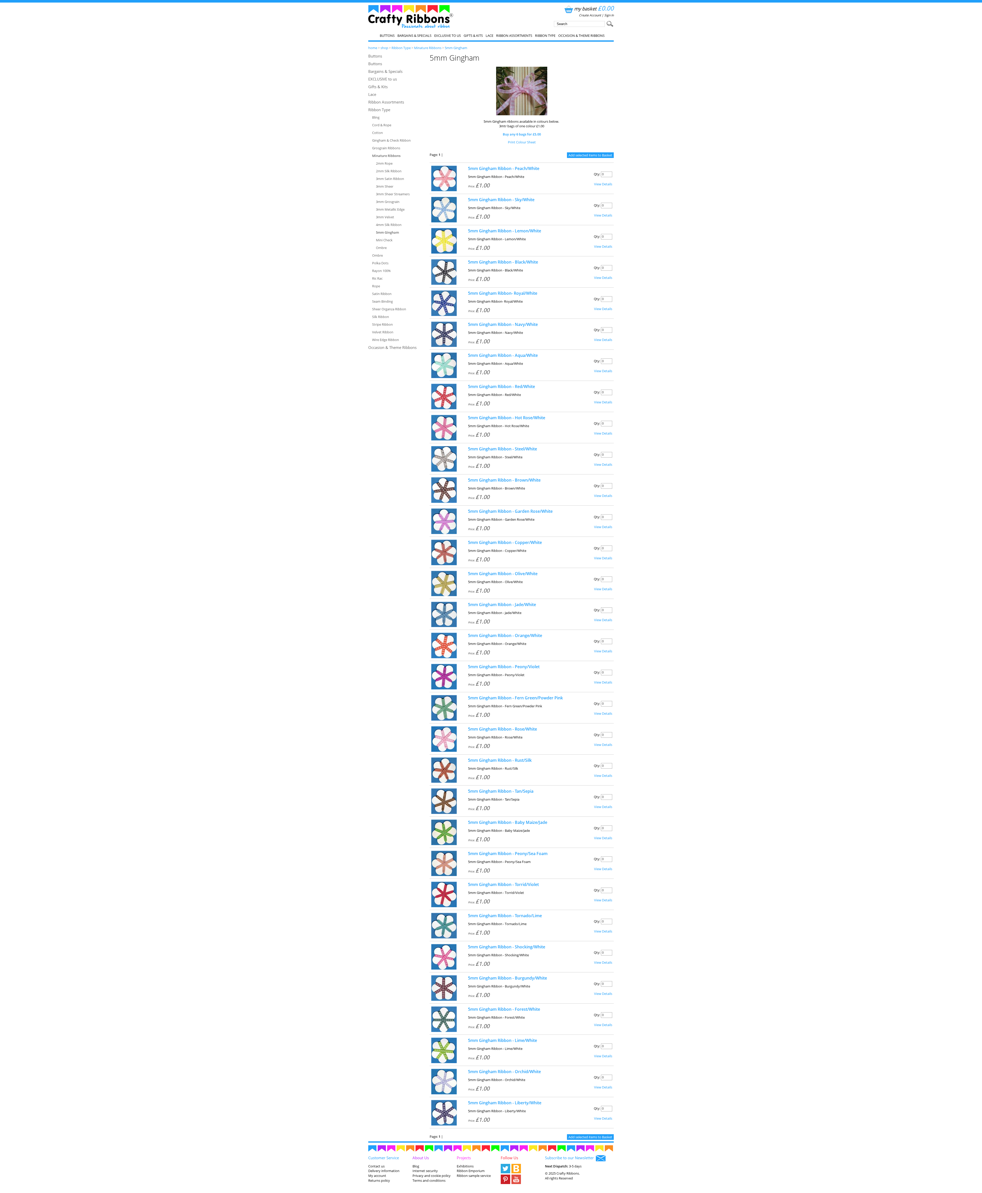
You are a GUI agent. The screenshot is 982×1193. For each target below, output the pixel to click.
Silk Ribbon (380, 317)
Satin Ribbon (382, 294)
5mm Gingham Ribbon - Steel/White (502, 449)
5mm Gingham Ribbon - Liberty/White (504, 1103)
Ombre (381, 248)
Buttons (387, 35)
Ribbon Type (545, 35)
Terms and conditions (428, 1180)
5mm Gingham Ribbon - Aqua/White (503, 355)
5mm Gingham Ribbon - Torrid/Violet (503, 884)
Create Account (590, 15)
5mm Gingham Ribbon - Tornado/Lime (505, 915)
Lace (489, 35)
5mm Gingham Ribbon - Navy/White (503, 324)
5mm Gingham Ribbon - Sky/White (501, 199)
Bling (376, 117)
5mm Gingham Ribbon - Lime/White (502, 1040)
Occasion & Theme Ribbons (581, 35)
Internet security (425, 1170)
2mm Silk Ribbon (388, 171)
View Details (603, 184)
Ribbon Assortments (514, 35)
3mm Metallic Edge (390, 209)
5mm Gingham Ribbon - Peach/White (503, 168)
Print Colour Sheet (522, 142)
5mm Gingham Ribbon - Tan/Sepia (500, 791)
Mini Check (384, 240)
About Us (420, 1157)
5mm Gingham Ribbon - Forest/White (504, 1009)
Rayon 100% (381, 271)
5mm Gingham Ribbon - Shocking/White (506, 947)
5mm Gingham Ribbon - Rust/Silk (500, 760)
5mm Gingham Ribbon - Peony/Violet (504, 666)
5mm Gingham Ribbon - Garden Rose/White (510, 511)
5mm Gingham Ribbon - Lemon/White (504, 231)
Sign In (609, 15)
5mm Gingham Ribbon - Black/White (503, 262)
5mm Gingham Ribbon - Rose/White (502, 729)
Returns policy (379, 1180)
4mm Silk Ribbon (388, 225)
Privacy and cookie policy (431, 1175)
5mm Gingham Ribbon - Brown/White (504, 480)
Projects (464, 1157)
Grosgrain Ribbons (386, 148)
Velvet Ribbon (382, 332)
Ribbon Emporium (471, 1170)
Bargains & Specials (414, 35)
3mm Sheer (384, 186)
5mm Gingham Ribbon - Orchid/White (504, 1071)
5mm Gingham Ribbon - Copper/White (505, 542)
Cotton (377, 133)
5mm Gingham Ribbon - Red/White (501, 386)
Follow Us (509, 1157)
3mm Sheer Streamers (393, 194)
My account (377, 1175)
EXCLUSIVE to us (447, 35)
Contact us (376, 1166)
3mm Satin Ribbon (390, 179)
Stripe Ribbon (382, 324)
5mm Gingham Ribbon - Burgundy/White (507, 978)
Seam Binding (382, 301)
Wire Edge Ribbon (385, 340)
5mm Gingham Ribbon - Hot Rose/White (506, 418)
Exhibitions (465, 1166)
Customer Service (383, 1157)
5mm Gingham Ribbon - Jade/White (502, 604)
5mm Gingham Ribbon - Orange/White (505, 635)
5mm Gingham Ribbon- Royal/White (502, 293)
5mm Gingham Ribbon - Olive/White (503, 573)
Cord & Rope (381, 125)
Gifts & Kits (473, 35)
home (372, 48)
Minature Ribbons (427, 48)
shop (384, 48)
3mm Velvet (385, 217)
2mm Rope (384, 163)
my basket (594, 8)
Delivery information (383, 1170)
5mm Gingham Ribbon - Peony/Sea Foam (508, 853)
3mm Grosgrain (387, 202)
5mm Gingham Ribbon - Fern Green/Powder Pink (515, 698)
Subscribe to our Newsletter (570, 1157)
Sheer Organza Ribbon (389, 309)
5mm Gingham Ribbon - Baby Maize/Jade (507, 822)
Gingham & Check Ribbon (391, 140)
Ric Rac (377, 278)
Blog (415, 1166)
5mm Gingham (456, 48)
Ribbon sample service (474, 1175)
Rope (376, 286)
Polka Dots (380, 263)
